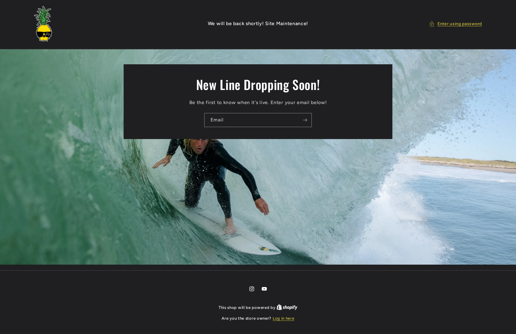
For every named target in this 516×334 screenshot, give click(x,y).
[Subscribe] (304, 120)
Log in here (283, 318)
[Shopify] (287, 307)
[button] (455, 24)
